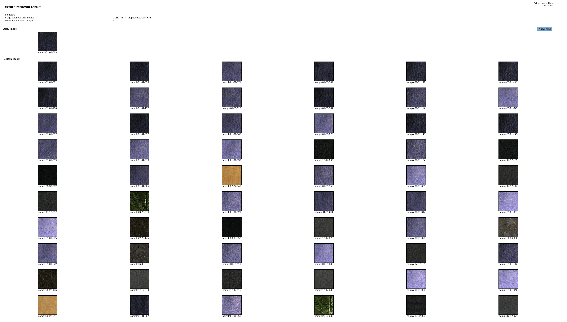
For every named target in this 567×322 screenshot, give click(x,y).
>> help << (549, 5)
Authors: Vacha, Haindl (544, 3)
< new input (545, 29)
